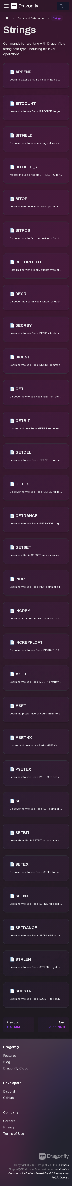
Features (9, 1055)
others (65, 1164)
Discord (9, 1091)
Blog (6, 1062)
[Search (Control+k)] (63, 6)
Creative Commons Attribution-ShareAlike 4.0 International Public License (38, 1173)
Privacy (9, 1127)
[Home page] (7, 18)
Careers (9, 1121)
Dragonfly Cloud (15, 1068)
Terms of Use (13, 1134)
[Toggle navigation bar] (6, 6)
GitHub (8, 1098)
